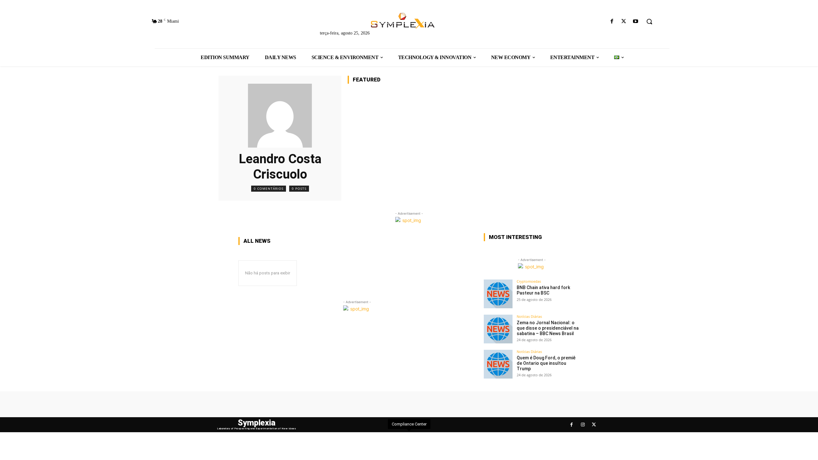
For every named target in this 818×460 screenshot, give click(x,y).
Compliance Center (409, 424)
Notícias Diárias (529, 316)
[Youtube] (635, 21)
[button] (649, 21)
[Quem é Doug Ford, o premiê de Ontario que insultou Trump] (498, 364)
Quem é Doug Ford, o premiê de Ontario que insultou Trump (546, 363)
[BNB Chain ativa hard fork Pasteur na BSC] (498, 294)
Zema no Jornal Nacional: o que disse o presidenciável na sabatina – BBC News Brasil (548, 328)
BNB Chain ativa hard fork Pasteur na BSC (543, 290)
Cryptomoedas (529, 281)
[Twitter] (624, 21)
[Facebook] (611, 21)
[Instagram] (582, 424)
